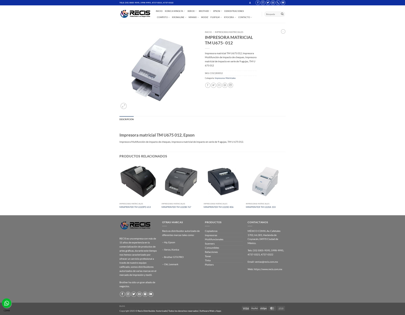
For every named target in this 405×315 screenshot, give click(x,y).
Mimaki (193, 17)
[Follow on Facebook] (257, 2)
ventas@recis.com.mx (266, 261)
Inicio (208, 32)
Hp (165, 242)
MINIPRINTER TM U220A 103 (261, 207)
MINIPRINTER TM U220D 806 (219, 207)
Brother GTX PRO (174, 256)
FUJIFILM (215, 17)
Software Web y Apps (210, 310)
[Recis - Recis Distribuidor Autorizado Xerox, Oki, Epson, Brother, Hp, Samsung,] (135, 14)
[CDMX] (6, 303)
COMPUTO (162, 17)
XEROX (191, 11)
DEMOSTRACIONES (234, 11)
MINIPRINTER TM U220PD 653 (135, 207)
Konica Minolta (174, 11)
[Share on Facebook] (207, 85)
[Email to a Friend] (219, 85)
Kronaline (178, 17)
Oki (166, 264)
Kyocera (229, 17)
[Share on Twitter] (213, 85)
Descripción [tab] (126, 119)
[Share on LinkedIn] (230, 85)
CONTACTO (244, 17)
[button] (250, 3)
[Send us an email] (273, 2)
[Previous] (119, 188)
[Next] (284, 188)
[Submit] (282, 14)
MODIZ (204, 17)
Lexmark (173, 264)
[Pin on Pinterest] (224, 85)
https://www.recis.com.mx (268, 269)
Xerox (167, 249)
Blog (122, 306)
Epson (171, 242)
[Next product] (283, 31)
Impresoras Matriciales (229, 32)
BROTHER (204, 11)
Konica (175, 249)
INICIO (159, 11)
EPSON (216, 11)
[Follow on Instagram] (263, 2)
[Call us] (278, 2)
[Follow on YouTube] (283, 2)
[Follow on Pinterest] (145, 294)
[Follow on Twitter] (268, 2)
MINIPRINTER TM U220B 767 (176, 207)
